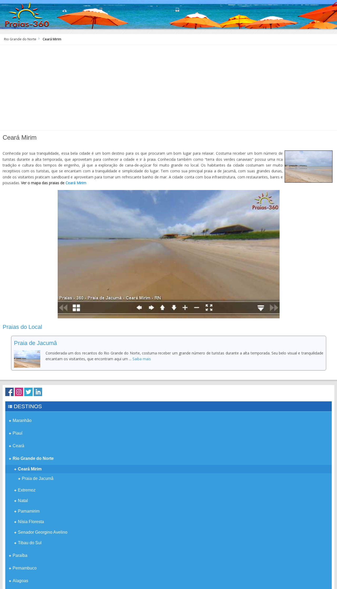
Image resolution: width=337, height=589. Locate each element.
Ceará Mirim (76, 182)
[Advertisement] (168, 89)
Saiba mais (141, 358)
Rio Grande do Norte (20, 39)
